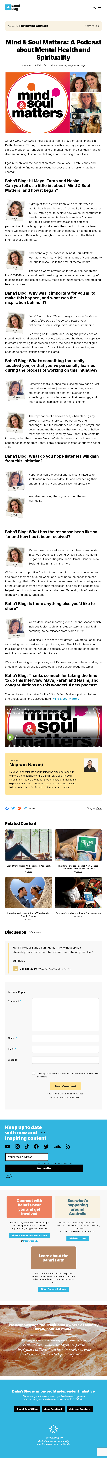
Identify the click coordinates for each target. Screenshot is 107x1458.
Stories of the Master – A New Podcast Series (78, 913)
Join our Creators (79, 1409)
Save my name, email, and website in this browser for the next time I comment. (68, 1075)
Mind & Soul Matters (18, 140)
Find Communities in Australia (29, 1235)
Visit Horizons (77, 1238)
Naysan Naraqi (76, 65)
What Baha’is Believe (53, 1289)
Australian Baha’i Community (53, 1440)
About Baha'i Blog (27, 1409)
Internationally (30, 1241)
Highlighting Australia (33, 25)
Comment (14, 1001)
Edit (15, 960)
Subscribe (44, 1168)
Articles (51, 65)
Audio (61, 65)
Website (12, 1059)
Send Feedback (53, 1409)
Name (12, 1038)
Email (12, 1048)
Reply (21, 960)
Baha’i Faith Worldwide (57, 1443)
